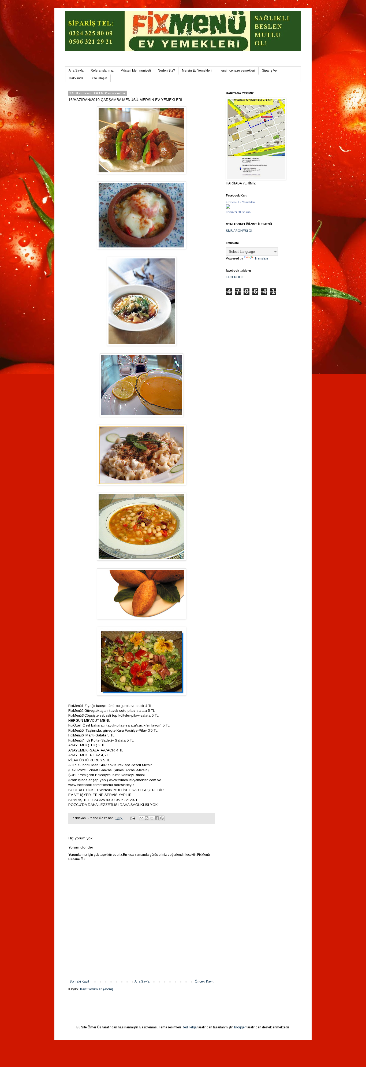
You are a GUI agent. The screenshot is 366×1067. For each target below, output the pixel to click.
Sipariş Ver (270, 70)
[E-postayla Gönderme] (132, 818)
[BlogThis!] (146, 818)
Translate (261, 258)
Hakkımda (76, 78)
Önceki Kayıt (204, 981)
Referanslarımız (102, 70)
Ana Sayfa (76, 70)
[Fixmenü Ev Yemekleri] (228, 207)
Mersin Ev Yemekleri (197, 70)
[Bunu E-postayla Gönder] (141, 818)
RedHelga (189, 1027)
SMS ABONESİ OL (239, 231)
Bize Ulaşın (99, 78)
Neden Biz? (166, 70)
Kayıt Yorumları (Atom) (96, 989)
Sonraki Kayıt (79, 981)
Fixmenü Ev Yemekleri (240, 202)
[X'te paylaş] (151, 818)
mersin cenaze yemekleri (237, 70)
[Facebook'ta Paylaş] (156, 818)
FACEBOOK (235, 277)
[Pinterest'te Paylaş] (162, 818)
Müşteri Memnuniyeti (136, 70)
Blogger (240, 1027)
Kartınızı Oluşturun (238, 212)
